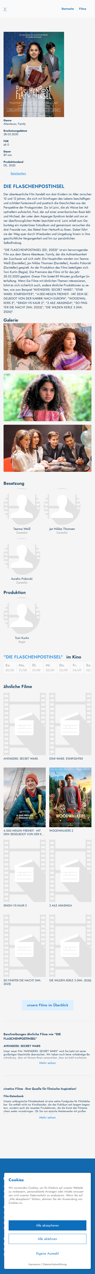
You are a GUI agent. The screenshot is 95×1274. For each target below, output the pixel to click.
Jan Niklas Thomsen (62, 529)
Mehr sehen (47, 1063)
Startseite (67, 9)
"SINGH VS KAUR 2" (30, 303)
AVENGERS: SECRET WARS (21, 758)
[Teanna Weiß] (22, 506)
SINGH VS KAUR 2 (15, 905)
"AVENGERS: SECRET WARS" (53, 289)
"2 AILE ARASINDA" (59, 303)
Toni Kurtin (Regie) (16, 272)
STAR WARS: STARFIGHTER (66, 758)
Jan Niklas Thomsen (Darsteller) (47, 263)
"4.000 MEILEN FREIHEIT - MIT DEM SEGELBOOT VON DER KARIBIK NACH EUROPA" (46, 296)
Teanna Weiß (21, 529)
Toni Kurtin (22, 638)
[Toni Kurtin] (22, 615)
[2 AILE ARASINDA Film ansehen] (70, 871)
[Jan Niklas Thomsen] (62, 506)
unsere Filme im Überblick (47, 1005)
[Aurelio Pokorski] (22, 556)
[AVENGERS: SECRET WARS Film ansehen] (25, 724)
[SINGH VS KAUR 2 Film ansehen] (25, 871)
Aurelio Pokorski (22, 578)
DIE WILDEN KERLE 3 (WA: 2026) (70, 980)
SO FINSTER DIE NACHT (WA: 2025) (22, 982)
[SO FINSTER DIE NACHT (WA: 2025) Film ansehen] (25, 945)
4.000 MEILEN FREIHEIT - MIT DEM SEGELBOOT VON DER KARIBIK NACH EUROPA (24, 832)
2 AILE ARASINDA (60, 905)
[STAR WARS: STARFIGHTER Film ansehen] (70, 724)
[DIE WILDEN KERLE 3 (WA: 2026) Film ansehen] (70, 945)
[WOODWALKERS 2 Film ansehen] (70, 797)
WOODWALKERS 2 (61, 830)
